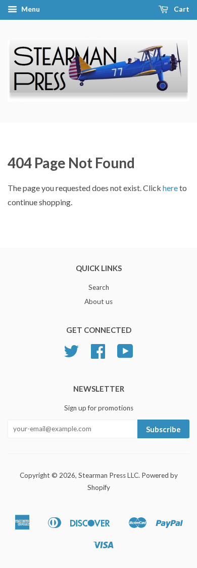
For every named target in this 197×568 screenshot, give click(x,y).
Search (98, 287)
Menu (30, 9)
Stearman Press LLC (108, 475)
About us (98, 301)
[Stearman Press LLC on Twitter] (71, 355)
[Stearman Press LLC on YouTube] (125, 355)
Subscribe (163, 429)
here (170, 188)
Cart (180, 9)
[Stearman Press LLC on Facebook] (98, 355)
